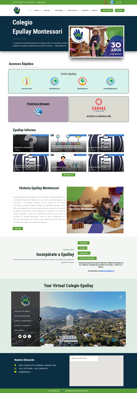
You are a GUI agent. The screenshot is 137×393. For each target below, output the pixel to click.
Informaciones (72, 10)
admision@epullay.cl (107, 271)
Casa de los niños (27, 88)
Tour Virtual (107, 10)
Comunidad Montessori (110, 88)
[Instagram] (120, 2)
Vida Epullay (59, 10)
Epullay (36, 10)
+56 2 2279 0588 (18, 2)
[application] (40, 10)
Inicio (29, 10)
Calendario (85, 10)
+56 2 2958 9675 (29, 2)
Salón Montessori (54, 88)
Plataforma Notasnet (38, 103)
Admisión (47, 10)
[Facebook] (117, 2)
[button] (123, 2)
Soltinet (62, 391)
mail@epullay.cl (41, 2)
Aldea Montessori (82, 88)
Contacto (94, 10)
